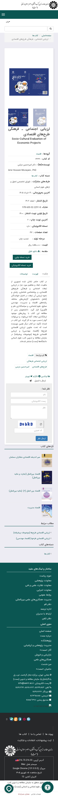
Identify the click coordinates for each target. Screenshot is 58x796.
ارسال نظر (42, 438)
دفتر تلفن (46, 618)
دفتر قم (47, 604)
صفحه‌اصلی (46, 35)
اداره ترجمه (46, 609)
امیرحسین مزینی (22, 366)
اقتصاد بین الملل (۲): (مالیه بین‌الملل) (24, 491)
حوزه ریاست (45, 576)
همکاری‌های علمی (42, 659)
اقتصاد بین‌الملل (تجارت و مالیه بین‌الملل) (27, 475)
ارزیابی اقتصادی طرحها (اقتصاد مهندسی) (33, 538)
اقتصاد (38, 154)
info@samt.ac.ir (26, 683)
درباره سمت (45, 636)
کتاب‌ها (35, 35)
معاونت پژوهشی (43, 580)
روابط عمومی (45, 595)
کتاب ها (23, 734)
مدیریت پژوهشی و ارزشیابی (37, 645)
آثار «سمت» (45, 650)
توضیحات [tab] (24, 274)
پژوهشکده (46, 640)
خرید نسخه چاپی (22, 257)
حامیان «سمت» (43, 669)
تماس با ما (36, 734)
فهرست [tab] (35, 274)
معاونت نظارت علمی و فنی (38, 585)
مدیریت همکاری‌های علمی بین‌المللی (33, 599)
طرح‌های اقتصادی (39, 366)
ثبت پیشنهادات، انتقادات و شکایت (34, 740)
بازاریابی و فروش (43, 655)
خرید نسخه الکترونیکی (21, 265)
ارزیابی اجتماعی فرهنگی (37, 361)
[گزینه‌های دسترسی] (48, 787)
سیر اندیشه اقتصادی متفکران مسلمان (24, 457)
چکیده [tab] (45, 273)
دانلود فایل (33, 251)
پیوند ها (49, 734)
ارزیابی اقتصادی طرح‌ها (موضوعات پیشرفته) (31, 532)
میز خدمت (46, 664)
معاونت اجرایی (44, 590)
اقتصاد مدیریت (34, 507)
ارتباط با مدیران (43, 614)
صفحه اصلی (45, 631)
